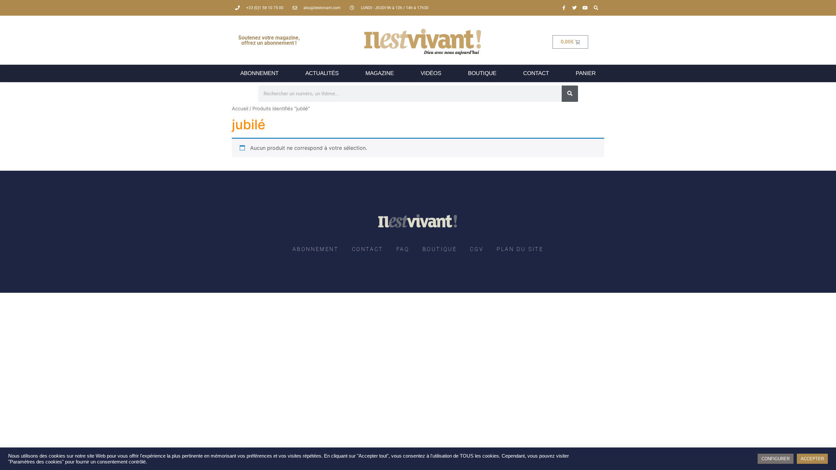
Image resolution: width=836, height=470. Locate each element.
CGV (477, 249)
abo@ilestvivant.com (322, 8)
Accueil (240, 109)
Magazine (379, 73)
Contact (536, 73)
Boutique (482, 73)
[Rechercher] (570, 94)
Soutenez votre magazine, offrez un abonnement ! (269, 40)
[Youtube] (585, 7)
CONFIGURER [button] (776, 458)
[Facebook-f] (563, 7)
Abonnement (259, 73)
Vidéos (431, 73)
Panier (586, 73)
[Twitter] (574, 7)
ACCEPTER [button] (812, 458)
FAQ (403, 249)
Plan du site (520, 249)
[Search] (596, 7)
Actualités (322, 73)
